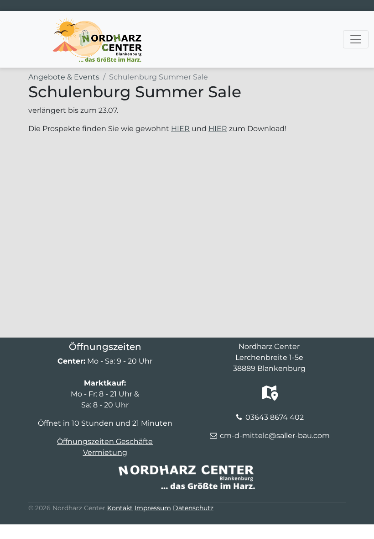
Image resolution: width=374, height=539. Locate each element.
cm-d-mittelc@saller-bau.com (275, 435)
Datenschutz (193, 508)
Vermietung (105, 452)
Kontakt (120, 508)
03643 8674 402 (274, 417)
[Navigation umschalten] (356, 39)
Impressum (153, 508)
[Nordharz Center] (96, 22)
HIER (180, 128)
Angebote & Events (63, 77)
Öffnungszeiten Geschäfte (105, 441)
